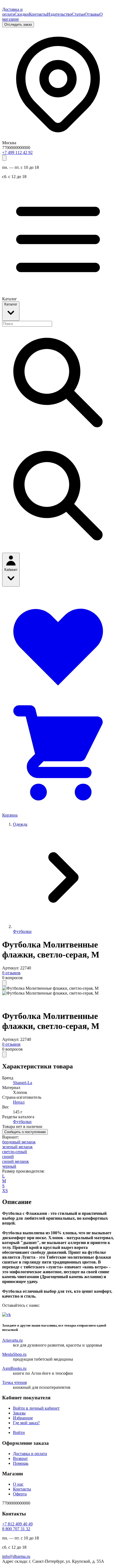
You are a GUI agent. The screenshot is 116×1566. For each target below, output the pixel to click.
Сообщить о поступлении (25, 1132)
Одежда (20, 824)
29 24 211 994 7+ (17, 152)
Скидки (22, 14)
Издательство (59, 14)
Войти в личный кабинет (36, 1408)
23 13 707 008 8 (16, 1528)
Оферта (20, 1494)
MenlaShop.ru (14, 1354)
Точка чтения (14, 1382)
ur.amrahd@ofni (16, 1556)
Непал (19, 1102)
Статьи (78, 14)
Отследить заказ (18, 24)
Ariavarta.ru (12, 1340)
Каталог (10, 304)
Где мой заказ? (26, 1422)
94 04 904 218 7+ (17, 1524)
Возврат (20, 1458)
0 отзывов (11, 972)
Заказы (19, 1413)
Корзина (10, 815)
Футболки (22, 931)
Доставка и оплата (12, 12)
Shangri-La (22, 1082)
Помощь (20, 1463)
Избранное (23, 1418)
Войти (19, 1432)
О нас (18, 1484)
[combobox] (27, 324)
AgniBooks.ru (14, 1368)
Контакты (38, 14)
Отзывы (92, 14)
